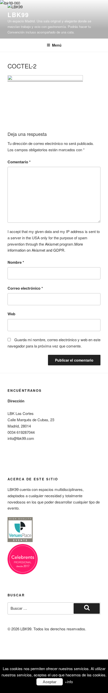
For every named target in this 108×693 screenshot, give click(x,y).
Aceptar (50, 682)
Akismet (52, 244)
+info (69, 681)
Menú (57, 45)
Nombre (16, 262)
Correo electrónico (25, 288)
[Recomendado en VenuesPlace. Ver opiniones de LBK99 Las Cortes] (20, 540)
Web (11, 314)
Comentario (19, 162)
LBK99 (18, 14)
